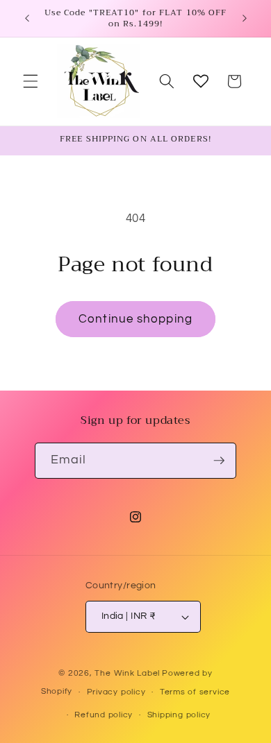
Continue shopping (135, 319)
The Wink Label (127, 673)
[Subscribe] (219, 461)
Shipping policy (179, 714)
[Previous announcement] (27, 18)
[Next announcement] (244, 18)
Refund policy (103, 714)
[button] (30, 81)
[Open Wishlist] (200, 81)
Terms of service (195, 692)
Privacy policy (116, 692)
